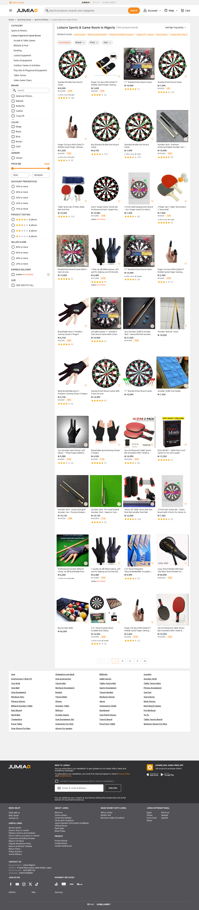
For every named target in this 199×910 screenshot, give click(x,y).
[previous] (59, 35)
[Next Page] (137, 660)
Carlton (19, 111)
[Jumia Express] (22, 274)
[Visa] (71, 884)
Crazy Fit (20, 116)
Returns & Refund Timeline (20, 846)
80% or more (22, 247)
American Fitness (24, 96)
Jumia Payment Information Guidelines (72, 823)
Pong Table (16, 724)
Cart (187, 10)
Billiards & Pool (21, 45)
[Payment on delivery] (56, 884)
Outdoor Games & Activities (27, 65)
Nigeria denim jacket (97, 34)
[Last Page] (145, 660)
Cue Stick (15, 683)
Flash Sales (59, 828)
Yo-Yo (146, 715)
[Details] (48, 274)
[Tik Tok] (37, 884)
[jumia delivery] (110, 2)
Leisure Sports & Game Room (26, 35)
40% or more (22, 192)
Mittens (59, 710)
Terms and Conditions (64, 820)
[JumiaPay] (96, 2)
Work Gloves (149, 701)
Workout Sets (17, 697)
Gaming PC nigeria (145, 34)
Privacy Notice (61, 841)
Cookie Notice (65, 776)
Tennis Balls (61, 697)
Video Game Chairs (23, 80)
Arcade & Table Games (24, 40)
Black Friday (60, 831)
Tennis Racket (106, 692)
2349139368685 (26, 873)
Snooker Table (62, 706)
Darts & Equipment (23, 60)
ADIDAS (12, 892)
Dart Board (16, 710)
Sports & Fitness (41, 20)
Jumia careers (61, 815)
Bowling (18, 50)
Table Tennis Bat (108, 683)
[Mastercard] (64, 884)
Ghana (149, 815)
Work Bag (15, 715)
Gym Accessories (63, 679)
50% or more (22, 186)
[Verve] (79, 884)
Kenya (149, 820)
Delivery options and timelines (22, 833)
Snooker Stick (150, 679)
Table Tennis (20, 75)
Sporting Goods (24, 20)
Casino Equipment (22, 55)
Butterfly (20, 106)
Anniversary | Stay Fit (21, 679)
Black (18, 131)
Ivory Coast (152, 818)
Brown (19, 141)
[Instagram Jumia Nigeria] (24, 884)
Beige (18, 126)
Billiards (103, 674)
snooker (147, 674)
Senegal (164, 815)
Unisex (19, 158)
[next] (186, 35)
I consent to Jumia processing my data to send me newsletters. (86, 781)
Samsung (58, 892)
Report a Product (16, 841)
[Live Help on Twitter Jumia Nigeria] (30, 884)
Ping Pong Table (107, 724)
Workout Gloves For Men (155, 724)
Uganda (164, 818)
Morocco (165, 812)
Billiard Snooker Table (21, 706)
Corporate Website (63, 818)
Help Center (14, 815)
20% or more (22, 203)
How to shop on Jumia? (19, 830)
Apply (47, 164)
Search (133, 10)
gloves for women (63, 728)
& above (33, 219)
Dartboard (104, 710)
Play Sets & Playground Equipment (30, 70)
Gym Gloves (149, 697)
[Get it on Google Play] (167, 774)
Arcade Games (62, 715)
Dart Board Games (152, 706)
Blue (18, 136)
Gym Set (147, 692)
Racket (58, 692)
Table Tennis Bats (152, 683)
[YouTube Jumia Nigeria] (17, 884)
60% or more (22, 252)
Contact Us (13, 818)
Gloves (58, 701)
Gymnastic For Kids (64, 724)
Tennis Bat (60, 683)
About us (58, 812)
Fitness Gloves (18, 701)
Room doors (162, 34)
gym (13, 674)
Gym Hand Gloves (108, 715)
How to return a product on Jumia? (24, 836)
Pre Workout (150, 710)
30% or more (22, 197)
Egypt (149, 812)
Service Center (15, 828)
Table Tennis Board (153, 719)
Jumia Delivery (15, 854)
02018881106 (29, 870)
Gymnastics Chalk (108, 706)
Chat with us (14, 812)
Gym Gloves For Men (20, 728)
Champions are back (64, 674)
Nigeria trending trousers (122, 34)
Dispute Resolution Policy (20, 844)
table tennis (105, 679)
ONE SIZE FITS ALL (25, 285)
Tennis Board (106, 719)
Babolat (19, 101)
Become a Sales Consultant (112, 818)
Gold (18, 146)
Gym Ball (15, 688)
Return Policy (14, 849)
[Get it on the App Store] (152, 774)
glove (102, 701)
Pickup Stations (15, 851)
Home (11, 20)
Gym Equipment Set (64, 719)
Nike (34, 892)
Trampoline (16, 719)
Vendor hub (106, 815)
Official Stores (61, 826)
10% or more (22, 209)
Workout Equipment (64, 688)
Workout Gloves (107, 697)
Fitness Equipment (153, 688)
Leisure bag (79, 34)
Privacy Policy (124, 774)
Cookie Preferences (63, 846)
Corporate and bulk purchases (22, 838)
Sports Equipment (108, 688)
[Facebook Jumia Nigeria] (10, 884)
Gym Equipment (18, 692)
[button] (86, 76)
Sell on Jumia (18, 3)
